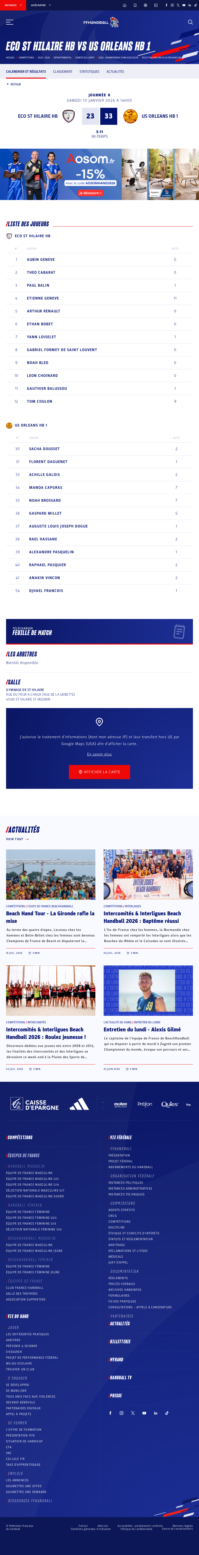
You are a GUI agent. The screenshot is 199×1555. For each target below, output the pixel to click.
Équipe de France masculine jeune (34, 1251)
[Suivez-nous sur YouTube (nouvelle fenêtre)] (183, 5)
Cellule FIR (15, 1459)
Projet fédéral (120, 1161)
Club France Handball (25, 1288)
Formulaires (119, 1295)
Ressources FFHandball (30, 1501)
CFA (9, 1447)
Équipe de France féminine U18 (31, 1223)
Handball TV (121, 1377)
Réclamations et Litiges (128, 1251)
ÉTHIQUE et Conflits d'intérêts (133, 1233)
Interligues (133, 906)
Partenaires (122, 1316)
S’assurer (14, 1352)
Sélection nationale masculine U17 (35, 1190)
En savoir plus (99, 754)
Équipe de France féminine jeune (33, 1272)
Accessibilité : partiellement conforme (140, 1526)
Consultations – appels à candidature (140, 1307)
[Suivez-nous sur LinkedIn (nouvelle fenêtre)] (189, 5)
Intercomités (36, 1022)
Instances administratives (130, 1188)
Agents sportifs (121, 1210)
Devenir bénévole (20, 1402)
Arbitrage (116, 1245)
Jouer (13, 1328)
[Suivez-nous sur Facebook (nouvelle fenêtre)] (166, 5)
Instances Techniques (126, 1194)
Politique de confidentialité (136, 1529)
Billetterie (120, 1341)
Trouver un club (20, 1369)
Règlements (118, 1278)
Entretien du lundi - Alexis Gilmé (142, 1029)
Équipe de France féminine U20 (31, 1217)
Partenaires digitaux (23, 1408)
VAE (9, 1453)
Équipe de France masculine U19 (32, 1184)
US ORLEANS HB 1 (160, 116)
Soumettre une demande (26, 1492)
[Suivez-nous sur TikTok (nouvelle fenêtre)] (195, 5)
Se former (17, 1423)
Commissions (123, 1203)
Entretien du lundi (147, 1022)
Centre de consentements (177, 1529)
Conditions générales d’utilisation (91, 1529)
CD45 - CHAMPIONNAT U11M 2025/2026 (118, 57)
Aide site (103, 1526)
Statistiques (89, 72)
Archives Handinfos (125, 1289)
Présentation (119, 1155)
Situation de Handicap (24, 1441)
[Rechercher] (190, 22)
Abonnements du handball (130, 1167)
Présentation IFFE (20, 1435)
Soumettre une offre (24, 1486)
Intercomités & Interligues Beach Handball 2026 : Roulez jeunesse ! (46, 1033)
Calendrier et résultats (26, 72)
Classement (62, 72)
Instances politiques (125, 1182)
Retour (16, 84)
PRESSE (116, 1395)
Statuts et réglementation (130, 1239)
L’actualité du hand (117, 1022)
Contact (83, 1526)
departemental (63, 57)
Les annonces (17, 1480)
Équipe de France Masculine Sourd (35, 1196)
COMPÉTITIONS (119, 1221)
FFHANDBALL (121, 1149)
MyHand (116, 1359)
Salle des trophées (22, 1293)
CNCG (112, 1216)
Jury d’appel (118, 1262)
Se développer (17, 1385)
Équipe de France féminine (28, 1212)
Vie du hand (18, 1316)
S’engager (17, 1378)
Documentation (125, 1271)
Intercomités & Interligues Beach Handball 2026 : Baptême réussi (142, 917)
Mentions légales (183, 1526)
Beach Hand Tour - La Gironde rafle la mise (50, 917)
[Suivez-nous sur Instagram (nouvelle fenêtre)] (172, 5)
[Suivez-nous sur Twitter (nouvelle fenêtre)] (178, 5)
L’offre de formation (23, 1429)
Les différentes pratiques (27, 1334)
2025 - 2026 (44, 57)
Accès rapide (38, 5)
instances (11, 5)
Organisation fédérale (133, 1176)
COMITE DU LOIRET (85, 57)
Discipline (116, 1227)
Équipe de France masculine (29, 1173)
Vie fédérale (121, 1137)
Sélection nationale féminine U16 (34, 1229)
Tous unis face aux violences (31, 1396)
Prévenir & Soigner (22, 1346)
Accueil (10, 57)
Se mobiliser (16, 1390)
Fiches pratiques (122, 1301)
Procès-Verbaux (121, 1284)
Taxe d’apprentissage (23, 1464)
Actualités (115, 72)
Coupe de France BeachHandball (50, 906)
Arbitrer (13, 1340)
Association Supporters (26, 1299)
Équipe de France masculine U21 (32, 1179)
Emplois (15, 1474)
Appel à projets (18, 1414)
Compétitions (26, 57)
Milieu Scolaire (19, 1363)
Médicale (116, 1256)
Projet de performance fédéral (32, 1357)
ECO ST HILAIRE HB (38, 116)
